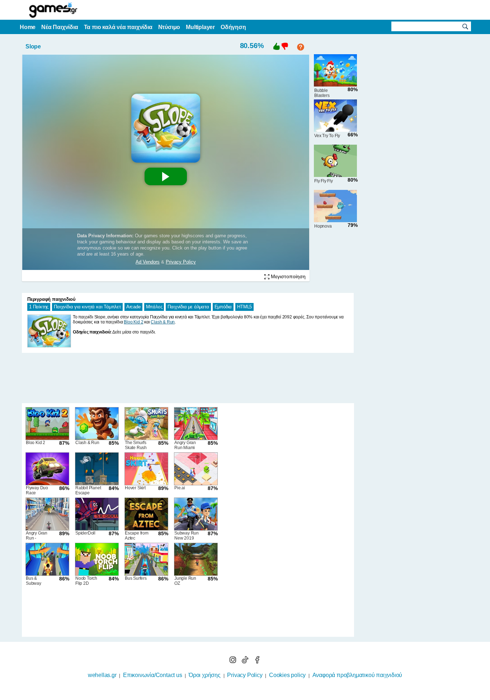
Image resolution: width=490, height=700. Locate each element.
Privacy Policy (244, 675)
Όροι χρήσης (205, 675)
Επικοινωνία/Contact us (152, 675)
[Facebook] (257, 661)
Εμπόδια (223, 306)
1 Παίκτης (38, 306)
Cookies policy (287, 675)
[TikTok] (246, 661)
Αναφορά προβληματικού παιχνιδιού (357, 675)
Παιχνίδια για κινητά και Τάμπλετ (87, 306)
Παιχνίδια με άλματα (188, 306)
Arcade (133, 306)
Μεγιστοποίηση (287, 276)
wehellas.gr (102, 675)
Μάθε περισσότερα (240, 695)
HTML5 (244, 306)
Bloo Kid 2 (133, 322)
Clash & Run (163, 322)
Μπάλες (154, 306)
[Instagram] (233, 661)
